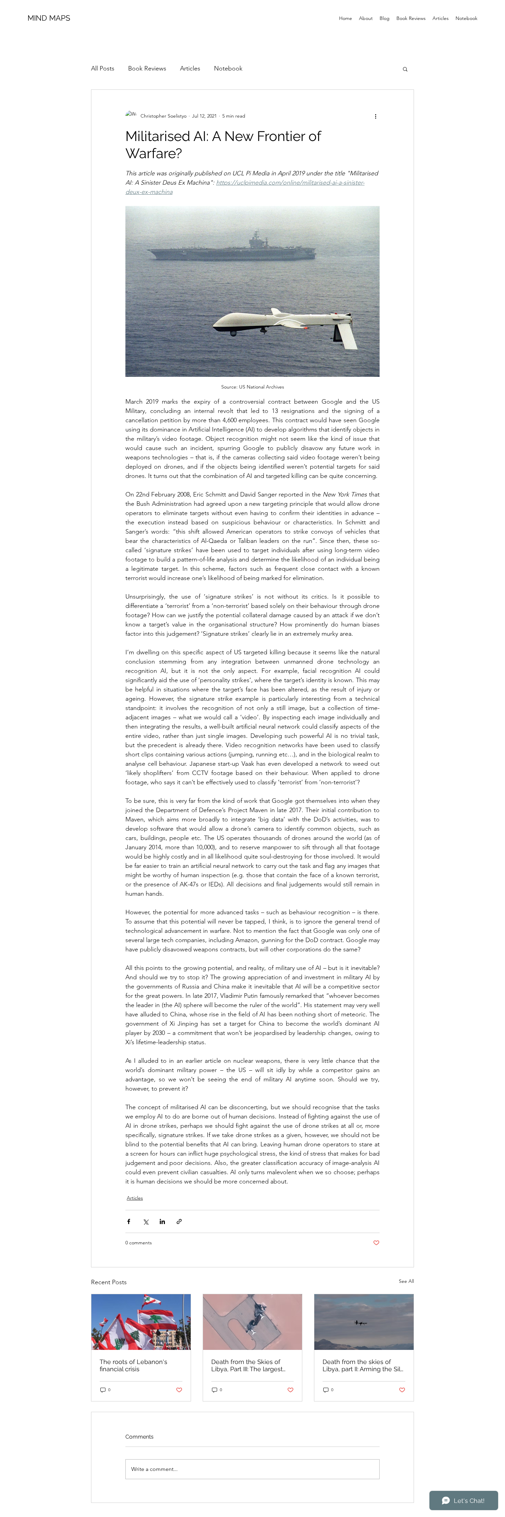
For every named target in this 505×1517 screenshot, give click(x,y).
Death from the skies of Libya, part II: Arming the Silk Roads (363, 1365)
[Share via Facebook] (128, 1221)
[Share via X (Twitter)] (145, 1221)
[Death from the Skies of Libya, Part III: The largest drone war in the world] (252, 1322)
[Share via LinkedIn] (162, 1221)
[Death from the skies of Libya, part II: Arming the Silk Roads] (364, 1322)
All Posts (102, 68)
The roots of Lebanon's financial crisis (133, 1365)
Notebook (228, 68)
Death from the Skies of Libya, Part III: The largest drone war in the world (247, 1365)
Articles (190, 68)
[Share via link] (179, 1221)
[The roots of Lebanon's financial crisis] (141, 1322)
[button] (405, 69)
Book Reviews (147, 68)
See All (406, 1281)
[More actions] (375, 116)
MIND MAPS (48, 17)
